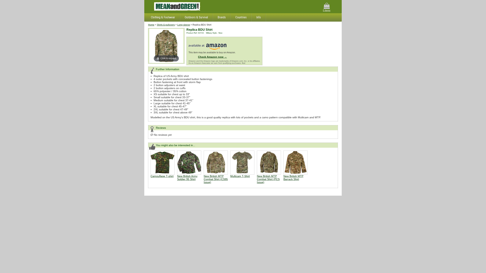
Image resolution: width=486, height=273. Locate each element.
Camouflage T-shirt (162, 176)
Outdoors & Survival (196, 17)
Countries (241, 17)
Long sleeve (183, 25)
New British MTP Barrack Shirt (293, 178)
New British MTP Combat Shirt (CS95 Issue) (216, 179)
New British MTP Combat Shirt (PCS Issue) (268, 179)
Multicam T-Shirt (240, 176)
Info (258, 17)
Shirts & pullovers (166, 25)
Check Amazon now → (212, 56)
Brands (222, 17)
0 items (326, 10)
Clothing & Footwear (163, 17)
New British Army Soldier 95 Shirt (187, 178)
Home (151, 25)
